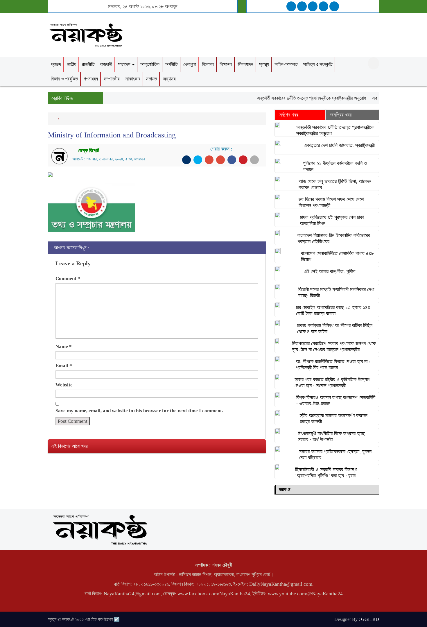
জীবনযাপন (245, 64)
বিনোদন (208, 64)
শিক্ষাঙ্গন (226, 64)
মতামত (151, 79)
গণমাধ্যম (91, 79)
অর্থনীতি (171, 64)
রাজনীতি (88, 64)
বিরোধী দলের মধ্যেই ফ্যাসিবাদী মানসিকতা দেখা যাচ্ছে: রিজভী (336, 292)
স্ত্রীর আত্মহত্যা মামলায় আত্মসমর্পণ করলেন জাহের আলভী (333, 418)
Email (63, 365)
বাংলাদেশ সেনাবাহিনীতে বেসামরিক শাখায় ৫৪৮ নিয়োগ (337, 256)
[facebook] (291, 6)
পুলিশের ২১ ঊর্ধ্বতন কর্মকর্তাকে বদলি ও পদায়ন (335, 166)
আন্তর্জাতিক (149, 64)
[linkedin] (323, 6)
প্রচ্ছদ (56, 64)
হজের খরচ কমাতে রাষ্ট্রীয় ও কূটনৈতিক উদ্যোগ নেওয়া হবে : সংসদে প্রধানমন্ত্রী (332, 382)
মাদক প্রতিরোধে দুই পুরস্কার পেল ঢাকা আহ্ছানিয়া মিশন (332, 220)
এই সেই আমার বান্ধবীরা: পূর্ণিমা (329, 271)
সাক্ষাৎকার (132, 79)
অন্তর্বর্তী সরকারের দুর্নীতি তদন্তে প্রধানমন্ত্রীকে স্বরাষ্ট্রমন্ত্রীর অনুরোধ (305, 98)
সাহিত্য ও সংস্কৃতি (317, 64)
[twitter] (302, 6)
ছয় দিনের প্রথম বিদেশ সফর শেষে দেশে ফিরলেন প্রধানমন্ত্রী (331, 202)
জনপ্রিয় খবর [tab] (340, 115)
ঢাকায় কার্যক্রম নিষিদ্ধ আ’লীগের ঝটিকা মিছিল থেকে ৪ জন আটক (334, 328)
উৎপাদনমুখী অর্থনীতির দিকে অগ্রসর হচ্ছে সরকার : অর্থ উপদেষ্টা (331, 437)
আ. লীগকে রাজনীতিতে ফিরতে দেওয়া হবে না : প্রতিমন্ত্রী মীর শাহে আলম (333, 364)
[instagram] (312, 6)
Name (63, 346)
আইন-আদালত (285, 64)
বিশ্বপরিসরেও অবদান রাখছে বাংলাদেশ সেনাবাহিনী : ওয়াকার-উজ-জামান (335, 400)
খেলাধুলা (189, 64)
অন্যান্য (169, 79)
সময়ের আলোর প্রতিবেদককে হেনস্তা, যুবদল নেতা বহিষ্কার (335, 455)
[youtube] (334, 6)
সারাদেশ (125, 64)
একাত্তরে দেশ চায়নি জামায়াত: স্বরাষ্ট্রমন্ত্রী (339, 145)
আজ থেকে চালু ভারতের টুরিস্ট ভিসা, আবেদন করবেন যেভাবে (335, 184)
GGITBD (370, 619)
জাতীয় (71, 64)
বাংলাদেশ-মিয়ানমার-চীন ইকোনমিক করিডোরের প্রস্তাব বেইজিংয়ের (333, 238)
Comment (67, 278)
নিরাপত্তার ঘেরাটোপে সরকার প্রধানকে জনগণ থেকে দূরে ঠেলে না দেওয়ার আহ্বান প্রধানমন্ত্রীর (334, 346)
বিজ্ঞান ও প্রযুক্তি (64, 79)
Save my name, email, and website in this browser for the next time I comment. (139, 410)
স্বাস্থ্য (264, 64)
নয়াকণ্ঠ (284, 489)
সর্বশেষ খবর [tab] (288, 115)
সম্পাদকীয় (111, 79)
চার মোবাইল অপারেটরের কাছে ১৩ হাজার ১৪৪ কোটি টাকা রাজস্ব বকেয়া (333, 310)
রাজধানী (106, 64)
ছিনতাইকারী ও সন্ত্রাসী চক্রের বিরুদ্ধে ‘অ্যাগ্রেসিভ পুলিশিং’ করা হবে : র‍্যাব (326, 473)
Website (64, 385)
